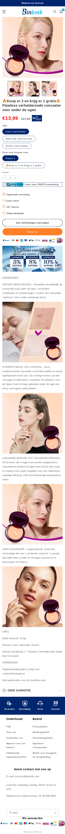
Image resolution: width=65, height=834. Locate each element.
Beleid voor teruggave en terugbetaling (45, 755)
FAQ (8, 726)
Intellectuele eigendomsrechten (16, 755)
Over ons (11, 732)
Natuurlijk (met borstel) (19, 138)
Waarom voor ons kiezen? (15, 745)
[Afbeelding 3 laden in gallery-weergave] (49, 89)
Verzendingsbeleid (43, 738)
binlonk (39, 832)
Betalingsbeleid (41, 732)
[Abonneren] (55, 813)
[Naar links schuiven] (3, 89)
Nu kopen (32, 231)
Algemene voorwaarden (40, 745)
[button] (32, 690)
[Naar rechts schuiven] (61, 89)
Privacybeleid (40, 726)
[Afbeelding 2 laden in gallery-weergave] (32, 89)
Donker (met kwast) (17, 146)
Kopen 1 (10, 158)
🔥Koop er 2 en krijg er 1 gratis (24, 165)
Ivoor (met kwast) (16, 131)
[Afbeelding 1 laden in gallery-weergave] (15, 89)
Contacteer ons (14, 738)
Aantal (5, 172)
